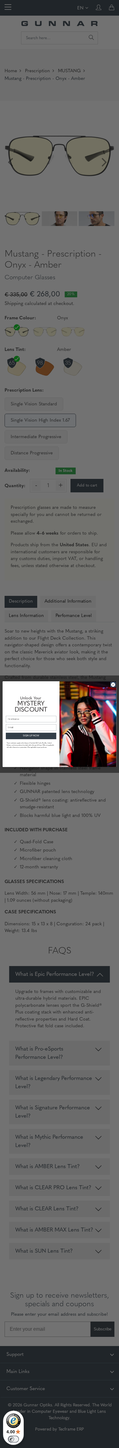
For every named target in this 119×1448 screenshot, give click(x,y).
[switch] (13, 1439)
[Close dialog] (113, 684)
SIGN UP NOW (31, 736)
